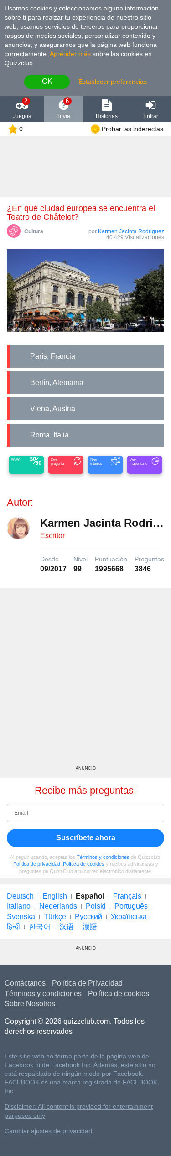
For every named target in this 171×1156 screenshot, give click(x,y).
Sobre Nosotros (30, 1003)
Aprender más (70, 53)
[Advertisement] (85, 680)
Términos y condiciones (103, 857)
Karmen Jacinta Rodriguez (131, 231)
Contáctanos (25, 983)
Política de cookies (83, 864)
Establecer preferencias (112, 81)
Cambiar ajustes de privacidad (48, 1131)
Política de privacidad (36, 864)
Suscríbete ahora (85, 838)
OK (47, 81)
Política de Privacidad (87, 983)
